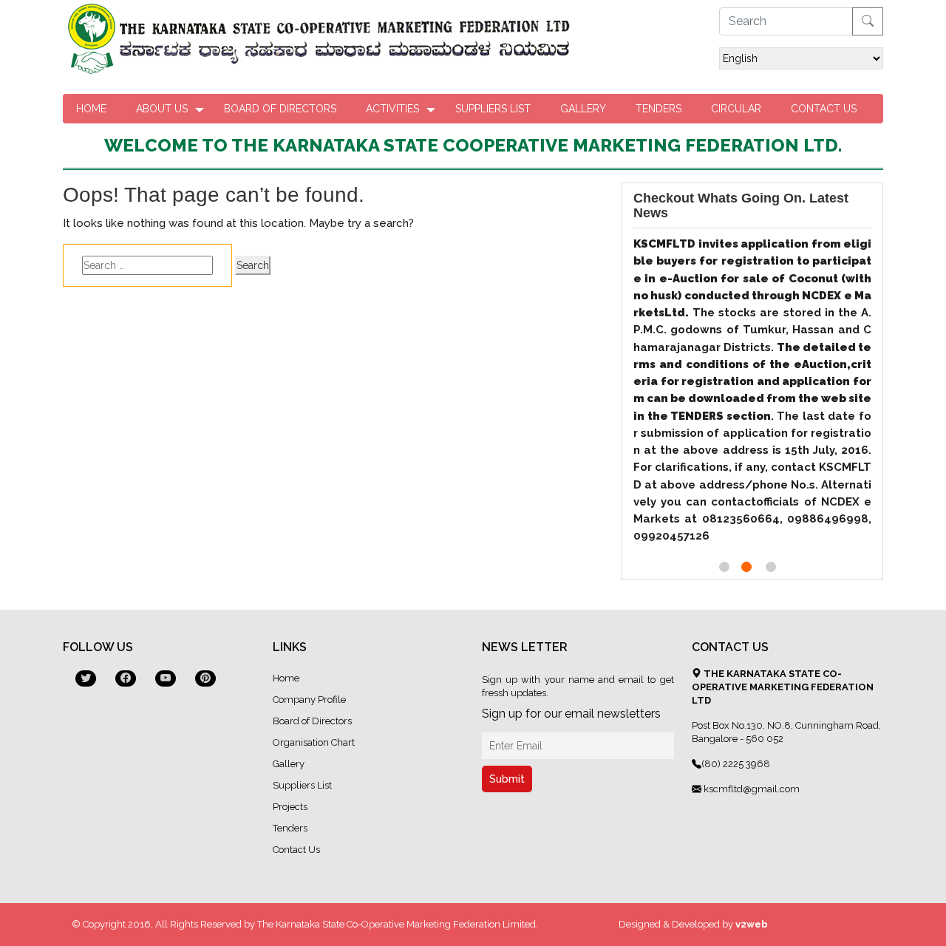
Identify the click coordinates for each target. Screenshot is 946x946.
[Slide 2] (746, 567)
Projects (290, 806)
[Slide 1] (724, 567)
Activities (392, 109)
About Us (162, 109)
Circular (736, 109)
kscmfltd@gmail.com (750, 788)
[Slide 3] (771, 567)
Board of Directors (280, 109)
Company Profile (309, 699)
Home (91, 109)
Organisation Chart (314, 742)
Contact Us (824, 109)
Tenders (658, 109)
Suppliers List (493, 109)
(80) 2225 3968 (735, 763)
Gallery (583, 109)
